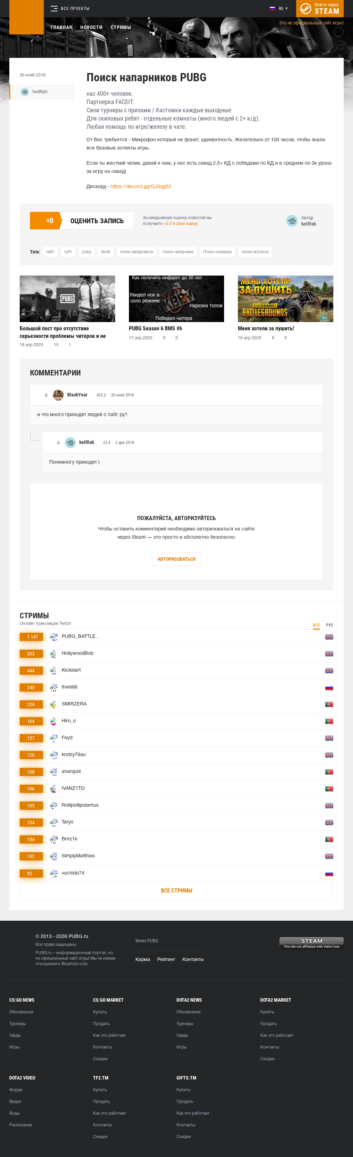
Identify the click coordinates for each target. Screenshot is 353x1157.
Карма (142, 960)
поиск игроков (255, 252)
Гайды (15, 1035)
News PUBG (146, 941)
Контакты (193, 960)
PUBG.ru (44, 953)
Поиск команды (217, 252)
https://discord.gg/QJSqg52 (141, 187)
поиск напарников (136, 252)
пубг (68, 252)
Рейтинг (166, 960)
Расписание (20, 1125)
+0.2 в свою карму (180, 224)
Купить (100, 1012)
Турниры (17, 1024)
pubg (86, 252)
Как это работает (109, 1035)
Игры (14, 1047)
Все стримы (176, 890)
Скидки (100, 1059)
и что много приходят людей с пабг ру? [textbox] (82, 415)
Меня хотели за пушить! (266, 328)
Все (316, 625)
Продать (101, 1024)
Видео (15, 1102)
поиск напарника (178, 252)
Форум (15, 1090)
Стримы (121, 27)
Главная (61, 27)
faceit (105, 252)
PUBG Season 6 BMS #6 (155, 328)
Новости (91, 27)
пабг (50, 252)
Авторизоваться (176, 559)
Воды (14, 1113)
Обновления (21, 1012)
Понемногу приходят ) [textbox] (74, 462)
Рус (329, 625)
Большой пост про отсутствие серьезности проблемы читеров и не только (63, 332)
